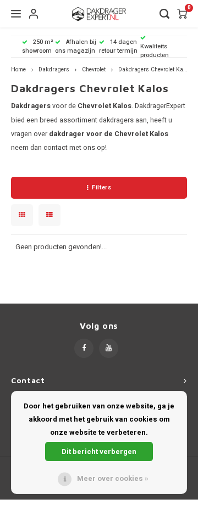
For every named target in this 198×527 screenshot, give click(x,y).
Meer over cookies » (112, 478)
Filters (101, 187)
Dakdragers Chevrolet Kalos (154, 69)
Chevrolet (94, 69)
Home (18, 69)
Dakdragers (53, 69)
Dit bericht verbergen (99, 451)
